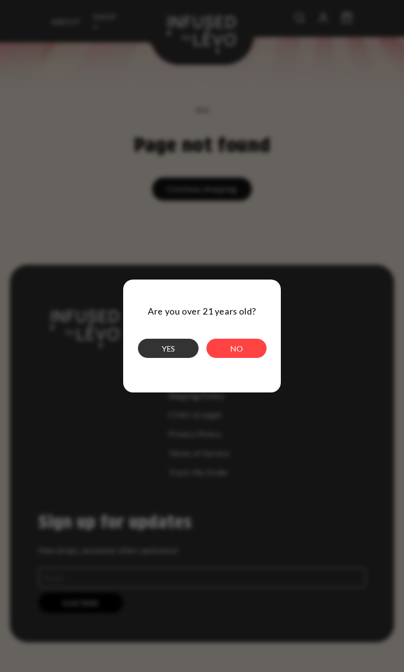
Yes (168, 348)
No (236, 348)
